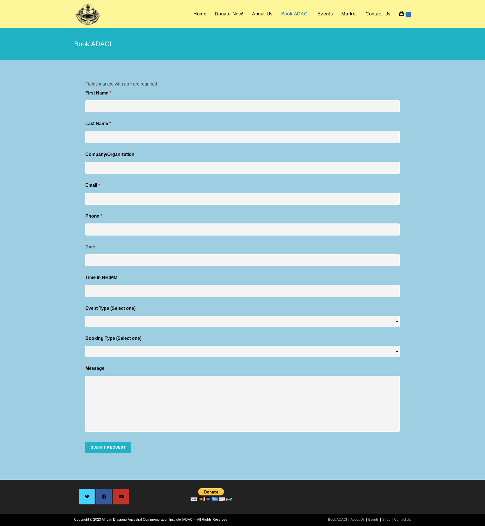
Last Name (98, 123)
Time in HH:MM (101, 277)
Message (94, 368)
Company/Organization (109, 154)
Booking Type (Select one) (113, 338)
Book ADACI (337, 520)
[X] (87, 496)
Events (373, 520)
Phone (93, 216)
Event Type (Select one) (110, 308)
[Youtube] (121, 496)
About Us (358, 520)
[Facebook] (104, 496)
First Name (98, 93)
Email (92, 185)
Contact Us (402, 520)
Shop (386, 520)
